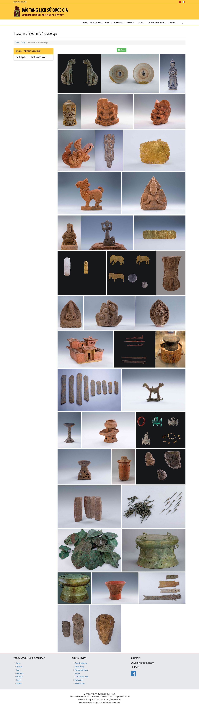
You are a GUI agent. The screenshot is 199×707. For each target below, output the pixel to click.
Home (85, 23)
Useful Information (157, 23)
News (107, 23)
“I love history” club (81, 677)
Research (130, 23)
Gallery (23, 43)
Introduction (95, 23)
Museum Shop (79, 683)
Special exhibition (81, 663)
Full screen (122, 50)
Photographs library (81, 670)
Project (141, 23)
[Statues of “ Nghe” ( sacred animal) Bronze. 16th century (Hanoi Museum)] (79, 73)
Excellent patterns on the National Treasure (31, 57)
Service (77, 673)
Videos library (79, 667)
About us (19, 667)
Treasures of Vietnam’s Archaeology (28, 51)
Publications (79, 680)
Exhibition (118, 23)
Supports (173, 23)
